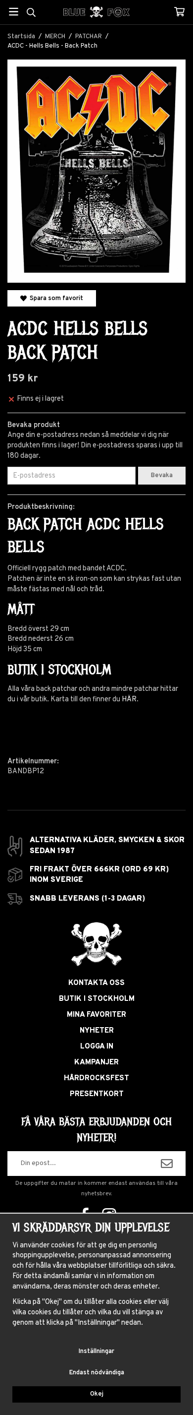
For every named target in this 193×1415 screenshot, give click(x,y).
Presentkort (97, 1094)
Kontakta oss (96, 983)
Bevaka (162, 476)
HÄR (129, 699)
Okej (96, 1394)
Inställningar (96, 1351)
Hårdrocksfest (96, 1078)
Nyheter (97, 1031)
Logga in (96, 1046)
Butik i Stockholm (97, 999)
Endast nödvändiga (96, 1373)
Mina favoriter (96, 1015)
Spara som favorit (55, 298)
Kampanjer (96, 1062)
